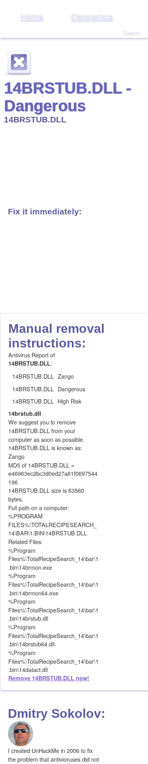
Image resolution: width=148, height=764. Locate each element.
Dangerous (92, 16)
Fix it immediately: (45, 211)
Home (32, 16)
